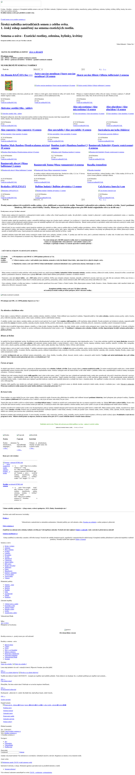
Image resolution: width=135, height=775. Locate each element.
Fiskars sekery (7, 722)
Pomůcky (8, 597)
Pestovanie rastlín (8, 716)
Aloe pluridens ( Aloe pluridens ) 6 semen (117, 108)
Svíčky (7, 611)
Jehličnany (8, 567)
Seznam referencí (10, 769)
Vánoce (7, 578)
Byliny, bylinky (9, 546)
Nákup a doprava (10, 652)
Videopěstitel (9, 745)
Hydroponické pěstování (8, 689)
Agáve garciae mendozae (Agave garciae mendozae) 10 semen (55, 75)
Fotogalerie (8, 743)
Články (7, 646)
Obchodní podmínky (11, 655)
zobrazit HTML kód (16, 462)
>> (105, 69)
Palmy (7, 569)
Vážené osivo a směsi (11, 604)
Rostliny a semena (6, 485)
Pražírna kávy (7, 708)
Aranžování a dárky (11, 613)
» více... (5, 448)
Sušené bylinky (9, 607)
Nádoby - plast (9, 585)
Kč (2, 623)
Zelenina (7, 548)
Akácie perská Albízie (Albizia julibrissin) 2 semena (102, 75)
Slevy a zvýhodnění (11, 650)
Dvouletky (8, 555)
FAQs (6, 648)
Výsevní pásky (9, 574)
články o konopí (81, 539)
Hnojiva (7, 588)
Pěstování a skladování (12, 653)
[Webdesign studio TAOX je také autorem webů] (16, 762)
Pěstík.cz (6, 518)
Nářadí (7, 595)
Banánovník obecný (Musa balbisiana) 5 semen (14, 164)
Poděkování (8, 747)
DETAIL (14, 102)
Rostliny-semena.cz (10, 733)
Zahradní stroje (8, 713)
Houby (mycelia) (10, 565)
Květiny (7, 551)
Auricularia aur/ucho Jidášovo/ (114, 130)
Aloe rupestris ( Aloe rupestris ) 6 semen (21, 130)
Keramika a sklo (10, 606)
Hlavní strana (9, 645)
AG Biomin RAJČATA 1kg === (17, 75)
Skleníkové (8, 558)
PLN (7, 623)
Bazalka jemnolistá (97, 164)
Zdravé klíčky (9, 562)
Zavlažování (8, 593)
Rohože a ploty (9, 609)
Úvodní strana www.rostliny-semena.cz (13, 19)
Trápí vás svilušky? (7, 664)
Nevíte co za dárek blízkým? (10, 672)
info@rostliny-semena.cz (13, 731)
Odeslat (21, 752)
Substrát (7, 586)
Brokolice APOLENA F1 (13, 186)
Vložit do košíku (6, 102)
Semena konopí (8, 710)
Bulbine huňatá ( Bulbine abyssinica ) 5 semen (58, 186)
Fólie (6, 592)
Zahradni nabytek (8, 719)
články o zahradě (81, 530)
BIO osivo (8, 564)
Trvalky (7, 557)
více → (3, 671)
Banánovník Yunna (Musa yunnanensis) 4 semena (59, 164)
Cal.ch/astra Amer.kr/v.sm (111, 186)
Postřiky (7, 590)
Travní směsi (9, 576)
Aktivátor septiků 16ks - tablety (17, 108)
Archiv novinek (6, 699)
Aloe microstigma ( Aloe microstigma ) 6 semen (85, 108)
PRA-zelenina (9, 549)
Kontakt (7, 659)
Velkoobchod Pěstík (11, 657)
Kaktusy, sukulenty (11, 573)
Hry (6, 741)
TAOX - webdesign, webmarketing (41, 772)
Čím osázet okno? (6, 681)
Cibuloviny (8, 560)
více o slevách (36, 52)
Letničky (7, 553)
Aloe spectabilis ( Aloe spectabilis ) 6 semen (69, 130)
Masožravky (8, 571)
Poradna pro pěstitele (89, 522)
